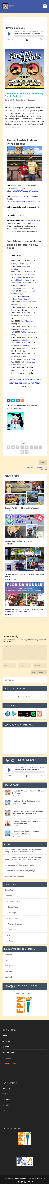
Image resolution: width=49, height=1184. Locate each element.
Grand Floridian (23, 345)
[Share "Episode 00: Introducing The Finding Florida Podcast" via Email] (22, 452)
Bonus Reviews (10, 890)
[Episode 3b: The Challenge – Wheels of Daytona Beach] (24, 559)
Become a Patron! (24, 697)
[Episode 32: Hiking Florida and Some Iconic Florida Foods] (7, 803)
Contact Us (7, 1058)
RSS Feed (8, 977)
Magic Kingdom (25, 263)
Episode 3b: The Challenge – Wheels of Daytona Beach (24, 575)
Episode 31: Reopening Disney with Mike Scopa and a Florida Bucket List (27, 812)
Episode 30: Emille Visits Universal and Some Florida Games (26, 822)
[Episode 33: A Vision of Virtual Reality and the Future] (7, 792)
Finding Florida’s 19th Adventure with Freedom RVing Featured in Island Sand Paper (23, 850)
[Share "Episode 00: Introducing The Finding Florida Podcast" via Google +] (17, 447)
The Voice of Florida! (24, 994)
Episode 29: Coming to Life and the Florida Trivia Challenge (25, 833)
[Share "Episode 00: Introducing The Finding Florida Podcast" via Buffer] (36, 447)
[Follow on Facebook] (8, 400)
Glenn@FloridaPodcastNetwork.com (26, 202)
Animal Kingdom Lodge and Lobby (24, 280)
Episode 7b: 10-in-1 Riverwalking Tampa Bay (23, 508)
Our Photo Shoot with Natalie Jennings (20, 871)
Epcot (33, 359)
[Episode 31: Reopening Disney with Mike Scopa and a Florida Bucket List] (7, 813)
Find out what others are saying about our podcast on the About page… (24, 383)
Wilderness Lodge (24, 329)
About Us (6, 1041)
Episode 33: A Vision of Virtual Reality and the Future (28, 792)
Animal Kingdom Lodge (25, 274)
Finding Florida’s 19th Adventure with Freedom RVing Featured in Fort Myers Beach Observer (23, 858)
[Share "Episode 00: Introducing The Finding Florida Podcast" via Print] (26, 452)
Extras (7, 935)
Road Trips (12, 929)
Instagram (9, 966)
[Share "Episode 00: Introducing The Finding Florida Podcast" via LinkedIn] (31, 447)
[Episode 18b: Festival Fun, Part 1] (24, 526)
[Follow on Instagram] (18, 400)
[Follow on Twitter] (13, 400)
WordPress (41, 1178)
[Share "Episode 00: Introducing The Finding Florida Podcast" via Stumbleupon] (40, 447)
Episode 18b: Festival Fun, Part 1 (18, 541)
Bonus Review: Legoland (14, 876)
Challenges (12, 912)
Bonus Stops (13, 907)
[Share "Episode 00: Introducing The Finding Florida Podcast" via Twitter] (13, 447)
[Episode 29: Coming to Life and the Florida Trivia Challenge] (7, 833)
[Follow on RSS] (22, 400)
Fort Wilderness (23, 315)
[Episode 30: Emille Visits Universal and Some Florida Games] (7, 823)
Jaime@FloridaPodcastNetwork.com (26, 191)
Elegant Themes (20, 1178)
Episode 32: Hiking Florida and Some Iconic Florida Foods (26, 802)
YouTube (8, 971)
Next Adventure (11, 941)
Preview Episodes (15, 924)
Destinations (13, 918)
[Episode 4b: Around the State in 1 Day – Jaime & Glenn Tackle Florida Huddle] (24, 594)
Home (5, 1035)
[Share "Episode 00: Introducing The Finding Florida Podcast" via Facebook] (8, 447)
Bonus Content (21, 100)
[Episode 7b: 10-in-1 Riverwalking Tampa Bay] (24, 493)
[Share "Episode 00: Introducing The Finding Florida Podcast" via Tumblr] (22, 447)
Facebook (8, 954)
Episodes (31, 100)
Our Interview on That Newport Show (19, 865)
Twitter (7, 960)
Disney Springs (23, 285)
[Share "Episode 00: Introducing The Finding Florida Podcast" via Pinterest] (26, 447)
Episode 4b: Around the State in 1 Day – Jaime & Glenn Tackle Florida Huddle (24, 610)
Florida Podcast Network (16, 408)
